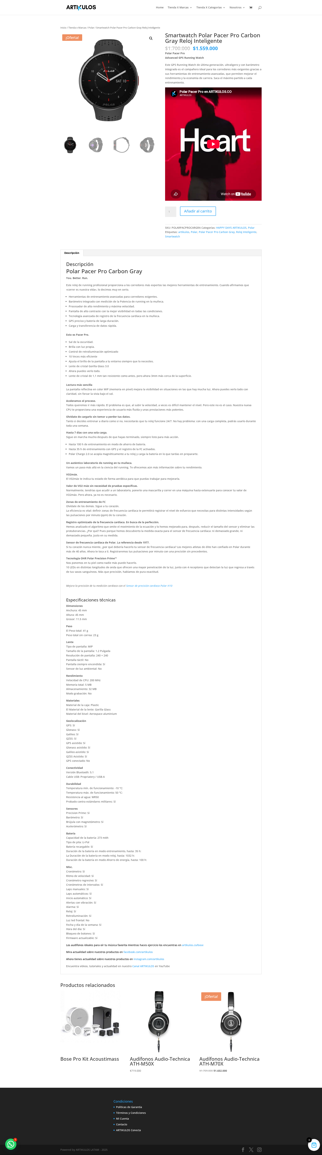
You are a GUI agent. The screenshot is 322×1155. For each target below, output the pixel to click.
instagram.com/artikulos (149, 959)
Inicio (63, 27)
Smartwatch (172, 236)
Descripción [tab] (71, 253)
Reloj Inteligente (246, 232)
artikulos (183, 232)
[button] (151, 38)
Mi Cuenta (122, 1118)
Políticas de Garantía (129, 1107)
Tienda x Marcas (77, 27)
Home (160, 7)
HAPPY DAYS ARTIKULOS (231, 227)
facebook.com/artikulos (138, 952)
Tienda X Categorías (209, 7)
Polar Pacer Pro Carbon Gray (217, 232)
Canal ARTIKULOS (143, 966)
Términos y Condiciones (131, 1113)
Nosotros (236, 7)
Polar (91, 27)
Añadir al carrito (198, 211)
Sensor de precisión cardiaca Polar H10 (149, 585)
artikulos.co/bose (192, 945)
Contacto (121, 1124)
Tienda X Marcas (178, 7)
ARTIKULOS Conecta (128, 1130)
